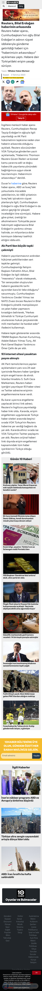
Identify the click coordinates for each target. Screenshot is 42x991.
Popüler (7, 933)
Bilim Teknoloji (7, 936)
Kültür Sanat (20, 917)
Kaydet (37, 756)
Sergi (20, 933)
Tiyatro (20, 930)
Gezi (7, 941)
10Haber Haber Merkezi (18, 71)
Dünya (7, 924)
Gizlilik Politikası (33, 945)
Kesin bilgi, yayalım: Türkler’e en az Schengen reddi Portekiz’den (19, 548)
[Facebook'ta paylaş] (8, 82)
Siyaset (6, 75)
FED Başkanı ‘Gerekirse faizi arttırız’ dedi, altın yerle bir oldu (19, 577)
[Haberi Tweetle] (3, 82)
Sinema (20, 927)
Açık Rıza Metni (34, 939)
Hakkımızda (33, 957)
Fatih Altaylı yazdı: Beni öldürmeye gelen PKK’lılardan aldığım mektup (19, 695)
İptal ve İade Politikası (34, 934)
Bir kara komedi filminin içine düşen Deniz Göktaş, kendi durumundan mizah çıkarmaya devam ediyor (19, 518)
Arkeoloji (20, 922)
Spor (7, 927)
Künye (33, 960)
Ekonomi (7, 922)
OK (37, 973)
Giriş (21, 6)
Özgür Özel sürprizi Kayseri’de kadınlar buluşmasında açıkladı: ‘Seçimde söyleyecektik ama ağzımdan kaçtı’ (21, 606)
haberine (16, 183)
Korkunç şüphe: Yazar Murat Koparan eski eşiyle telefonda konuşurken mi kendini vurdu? (20, 487)
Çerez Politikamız (33, 928)
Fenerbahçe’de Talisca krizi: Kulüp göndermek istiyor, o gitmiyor (18, 727)
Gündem (7, 916)
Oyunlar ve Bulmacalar (21, 900)
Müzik (20, 924)
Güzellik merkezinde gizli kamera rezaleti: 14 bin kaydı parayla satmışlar (20, 636)
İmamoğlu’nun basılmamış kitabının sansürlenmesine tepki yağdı (19, 665)
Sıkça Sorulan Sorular (33, 951)
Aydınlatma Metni (34, 917)
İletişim (33, 963)
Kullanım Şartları (34, 923)
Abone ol (12, 6)
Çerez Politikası (9, 987)
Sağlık (7, 930)
